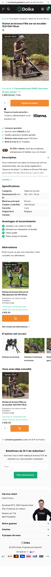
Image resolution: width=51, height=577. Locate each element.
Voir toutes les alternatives (15, 327)
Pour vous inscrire (25, 475)
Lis (5, 180)
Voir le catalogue (3, 9)
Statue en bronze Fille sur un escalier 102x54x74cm (14, 403)
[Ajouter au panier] (15, 318)
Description (9, 157)
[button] (3, 2)
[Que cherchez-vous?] (8, 9)
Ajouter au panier (30, 103)
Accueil (5, 19)
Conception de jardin (18, 19)
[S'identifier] (42, 9)
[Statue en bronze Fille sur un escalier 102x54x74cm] (15, 385)
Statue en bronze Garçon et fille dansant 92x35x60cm (15, 293)
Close (25, 524)
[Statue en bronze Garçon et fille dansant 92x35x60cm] (15, 275)
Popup (20, 92)
